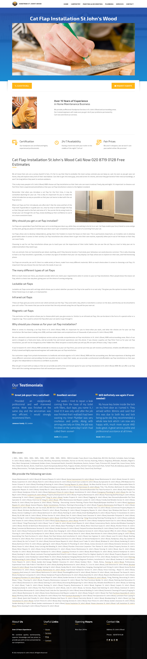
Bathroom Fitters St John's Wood (61, 492)
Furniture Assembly (73, 595)
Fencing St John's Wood (114, 562)
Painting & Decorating (93, 4)
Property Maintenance (105, 505)
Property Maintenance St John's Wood (50, 570)
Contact (130, 4)
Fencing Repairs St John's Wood (76, 484)
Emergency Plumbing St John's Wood (111, 492)
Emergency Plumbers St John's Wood (26, 577)
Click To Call (22, 86)
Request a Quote (124, 86)
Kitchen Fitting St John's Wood (47, 518)
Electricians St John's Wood (89, 487)
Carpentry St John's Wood (36, 495)
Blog (47, 637)
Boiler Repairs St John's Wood (66, 520)
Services (120, 4)
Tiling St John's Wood (54, 497)
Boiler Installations (51, 505)
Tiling (86, 518)
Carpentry (75, 4)
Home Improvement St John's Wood (80, 479)
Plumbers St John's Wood (96, 577)
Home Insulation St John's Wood (77, 603)
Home (66, 4)
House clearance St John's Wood (103, 603)
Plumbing (109, 4)
